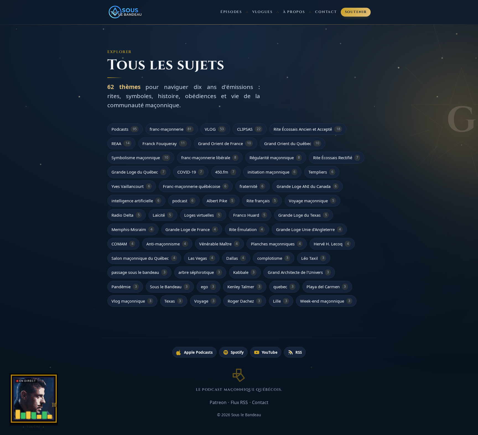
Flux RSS (239, 402)
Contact (326, 12)
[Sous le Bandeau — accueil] (125, 12)
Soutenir (356, 12)
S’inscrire (453, 408)
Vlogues (262, 12)
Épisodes (231, 12)
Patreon (218, 402)
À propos (294, 12)
